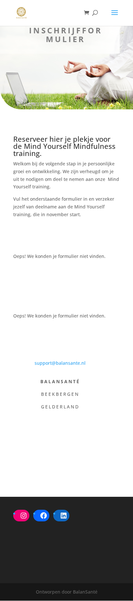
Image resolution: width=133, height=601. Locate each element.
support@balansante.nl (60, 363)
